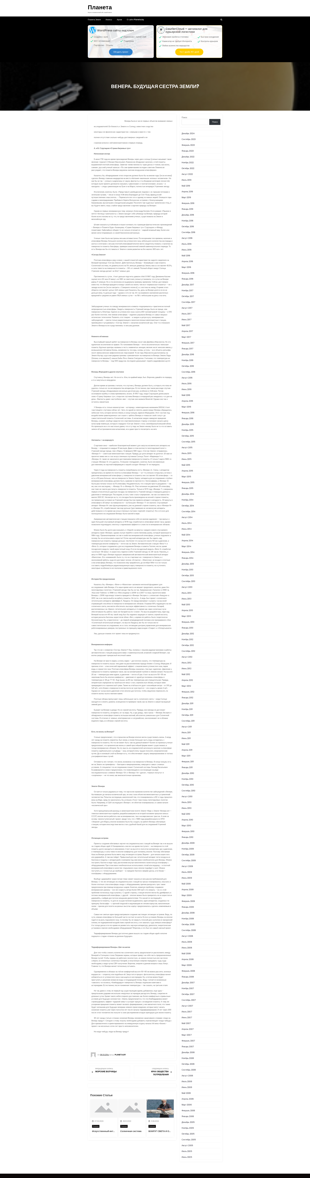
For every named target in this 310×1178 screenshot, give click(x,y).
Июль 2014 (187, 523)
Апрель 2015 (187, 470)
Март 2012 (186, 686)
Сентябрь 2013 (188, 581)
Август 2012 (187, 657)
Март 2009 (187, 895)
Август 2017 (187, 308)
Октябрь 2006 (188, 1064)
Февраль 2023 (188, 145)
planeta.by (120, 1054)
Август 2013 (187, 587)
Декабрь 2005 (188, 1122)
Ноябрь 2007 (188, 988)
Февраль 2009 (188, 901)
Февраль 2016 (188, 412)
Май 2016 (186, 395)
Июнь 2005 (187, 1157)
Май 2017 (186, 325)
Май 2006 (186, 1093)
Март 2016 (186, 406)
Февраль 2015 (188, 482)
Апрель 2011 (187, 750)
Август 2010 (187, 796)
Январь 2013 (187, 627)
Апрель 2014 (187, 540)
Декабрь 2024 (188, 133)
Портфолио (99, 45)
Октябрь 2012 (188, 645)
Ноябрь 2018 (187, 220)
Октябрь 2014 (188, 505)
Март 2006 (187, 1104)
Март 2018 (186, 267)
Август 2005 (187, 1145)
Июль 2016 (186, 383)
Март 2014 (186, 546)
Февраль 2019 (188, 203)
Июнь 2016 (186, 389)
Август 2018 (187, 238)
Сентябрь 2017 (188, 302)
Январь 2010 (187, 837)
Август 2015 (187, 447)
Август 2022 (187, 174)
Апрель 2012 (187, 680)
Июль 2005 (187, 1151)
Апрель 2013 (187, 610)
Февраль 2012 (188, 691)
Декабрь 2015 (188, 424)
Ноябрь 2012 (187, 639)
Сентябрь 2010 (188, 790)
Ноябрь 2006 (188, 1058)
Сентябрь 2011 (188, 720)
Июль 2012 (186, 662)
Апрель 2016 (187, 401)
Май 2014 (186, 534)
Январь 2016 (187, 418)
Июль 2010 (186, 802)
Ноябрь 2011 (187, 709)
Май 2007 (186, 1023)
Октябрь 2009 (188, 854)
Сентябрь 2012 (188, 651)
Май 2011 (186, 744)
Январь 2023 (188, 151)
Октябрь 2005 (188, 1133)
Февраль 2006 (188, 1110)
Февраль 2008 (188, 971)
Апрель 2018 (187, 261)
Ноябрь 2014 (187, 499)
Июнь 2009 (187, 878)
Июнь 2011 (186, 738)
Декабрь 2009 (188, 843)
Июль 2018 (186, 244)
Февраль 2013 (188, 622)
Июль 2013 (186, 593)
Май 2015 (186, 465)
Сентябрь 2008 (189, 930)
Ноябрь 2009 (188, 848)
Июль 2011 (186, 732)
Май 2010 (186, 814)
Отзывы (109, 45)
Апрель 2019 (187, 191)
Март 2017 (186, 337)
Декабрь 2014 (188, 494)
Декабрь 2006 (188, 1052)
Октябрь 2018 (188, 226)
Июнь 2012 (186, 668)
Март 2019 (186, 197)
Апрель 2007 (188, 1029)
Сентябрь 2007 (189, 1000)
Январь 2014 (187, 558)
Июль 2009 (187, 872)
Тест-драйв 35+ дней (189, 52)
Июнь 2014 (187, 529)
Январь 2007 (188, 1046)
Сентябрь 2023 (189, 139)
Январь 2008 (188, 976)
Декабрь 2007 (188, 982)
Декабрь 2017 (188, 284)
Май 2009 (186, 883)
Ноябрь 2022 (188, 162)
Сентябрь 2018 (188, 232)
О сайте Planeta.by (135, 19)
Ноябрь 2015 (187, 430)
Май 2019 (186, 185)
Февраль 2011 (188, 761)
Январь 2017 (187, 348)
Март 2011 (186, 755)
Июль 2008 (187, 942)
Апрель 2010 (187, 819)
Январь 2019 (187, 209)
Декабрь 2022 (188, 156)
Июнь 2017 (186, 319)
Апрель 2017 (187, 331)
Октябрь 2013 (188, 575)
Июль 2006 (187, 1081)
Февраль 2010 (188, 831)
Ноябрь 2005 (188, 1128)
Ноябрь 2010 (187, 779)
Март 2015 (186, 476)
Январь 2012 (187, 697)
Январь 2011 (187, 767)
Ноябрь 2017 (187, 290)
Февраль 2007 (188, 1040)
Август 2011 (187, 726)
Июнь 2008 (187, 947)
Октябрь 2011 (187, 715)
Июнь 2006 (187, 1087)
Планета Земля (94, 19)
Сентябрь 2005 (189, 1139)
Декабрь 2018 (188, 214)
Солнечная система (130, 1131)
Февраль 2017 (188, 342)
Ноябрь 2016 (187, 360)
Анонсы (109, 19)
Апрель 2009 (188, 889)
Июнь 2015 (186, 459)
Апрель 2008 (188, 959)
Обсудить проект (120, 52)
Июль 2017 (186, 313)
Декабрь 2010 (188, 773)
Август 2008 (187, 936)
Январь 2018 (187, 278)
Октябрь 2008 (188, 924)
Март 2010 (186, 825)
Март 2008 (187, 965)
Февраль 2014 (188, 552)
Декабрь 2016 (188, 354)
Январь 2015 (187, 488)
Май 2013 (186, 604)
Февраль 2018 (188, 273)
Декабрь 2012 (188, 633)
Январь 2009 (188, 907)
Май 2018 (186, 255)
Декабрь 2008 (188, 912)
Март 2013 (186, 616)
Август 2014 (187, 517)
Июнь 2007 (187, 1017)
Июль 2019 (186, 180)
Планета (100, 7)
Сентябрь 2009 (189, 860)
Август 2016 (187, 377)
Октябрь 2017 (188, 296)
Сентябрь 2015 (188, 441)
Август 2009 (187, 866)
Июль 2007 (187, 1011)
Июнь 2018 (186, 249)
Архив (119, 19)
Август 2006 (187, 1075)
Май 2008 (186, 953)
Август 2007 (187, 1005)
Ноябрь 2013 (187, 569)
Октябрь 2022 (188, 168)
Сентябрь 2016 (188, 372)
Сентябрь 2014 (188, 511)
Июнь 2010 (186, 808)
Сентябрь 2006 (189, 1069)
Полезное (96, 1126)
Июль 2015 (186, 453)
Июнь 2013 (186, 598)
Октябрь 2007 (188, 994)
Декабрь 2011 (187, 703)
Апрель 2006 (188, 1099)
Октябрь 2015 (188, 436)
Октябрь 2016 (188, 366)
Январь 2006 (188, 1116)
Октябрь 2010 (188, 784)
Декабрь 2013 (188, 563)
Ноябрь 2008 (188, 918)
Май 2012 (186, 674)
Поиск (184, 117)
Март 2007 (187, 1035)
